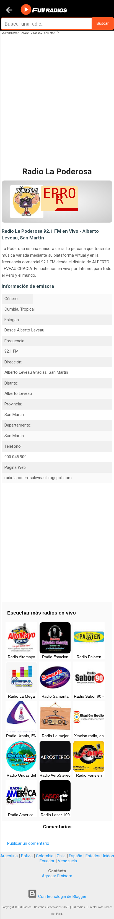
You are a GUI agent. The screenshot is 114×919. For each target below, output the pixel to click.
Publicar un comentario (28, 843)
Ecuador (47, 860)
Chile (61, 855)
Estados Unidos (100, 855)
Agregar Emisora (57, 875)
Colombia (44, 855)
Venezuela (67, 860)
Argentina (9, 855)
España (75, 855)
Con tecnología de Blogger (61, 896)
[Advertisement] (57, 105)
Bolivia (27, 855)
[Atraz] (9, 10)
